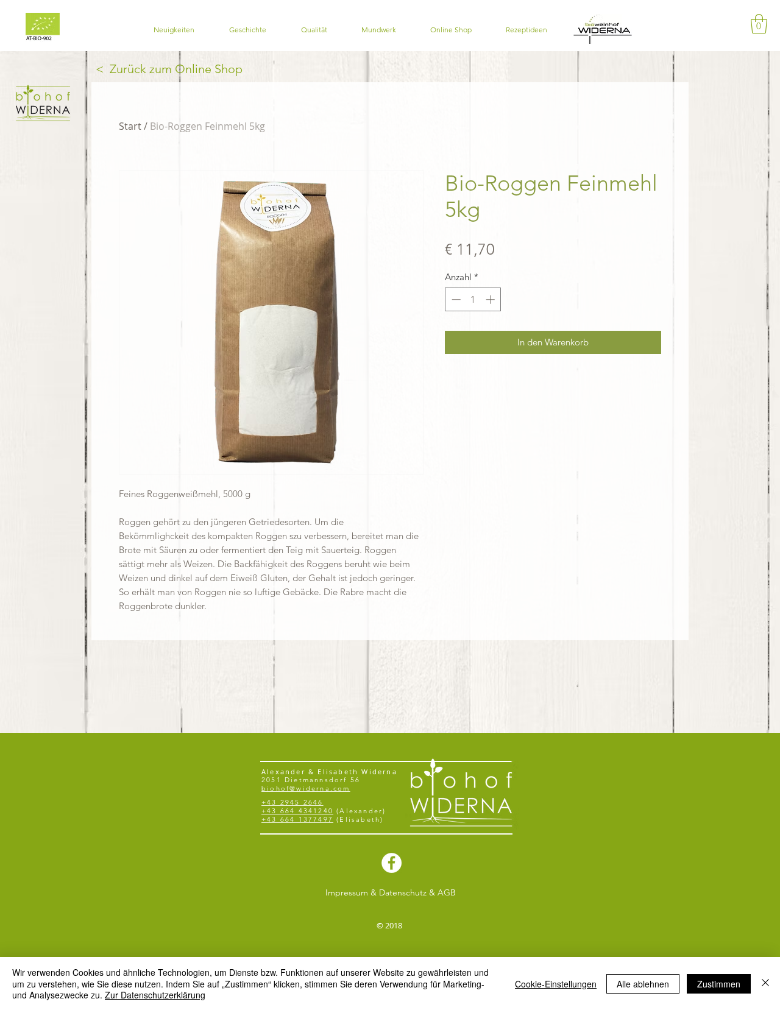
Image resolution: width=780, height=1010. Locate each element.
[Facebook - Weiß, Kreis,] (391, 863)
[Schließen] (765, 983)
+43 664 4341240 (297, 811)
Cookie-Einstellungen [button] (556, 984)
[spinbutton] (473, 299)
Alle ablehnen (643, 984)
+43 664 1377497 (297, 819)
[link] (759, 24)
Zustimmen (718, 984)
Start (130, 126)
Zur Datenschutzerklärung (155, 995)
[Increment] (491, 299)
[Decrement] (455, 299)
